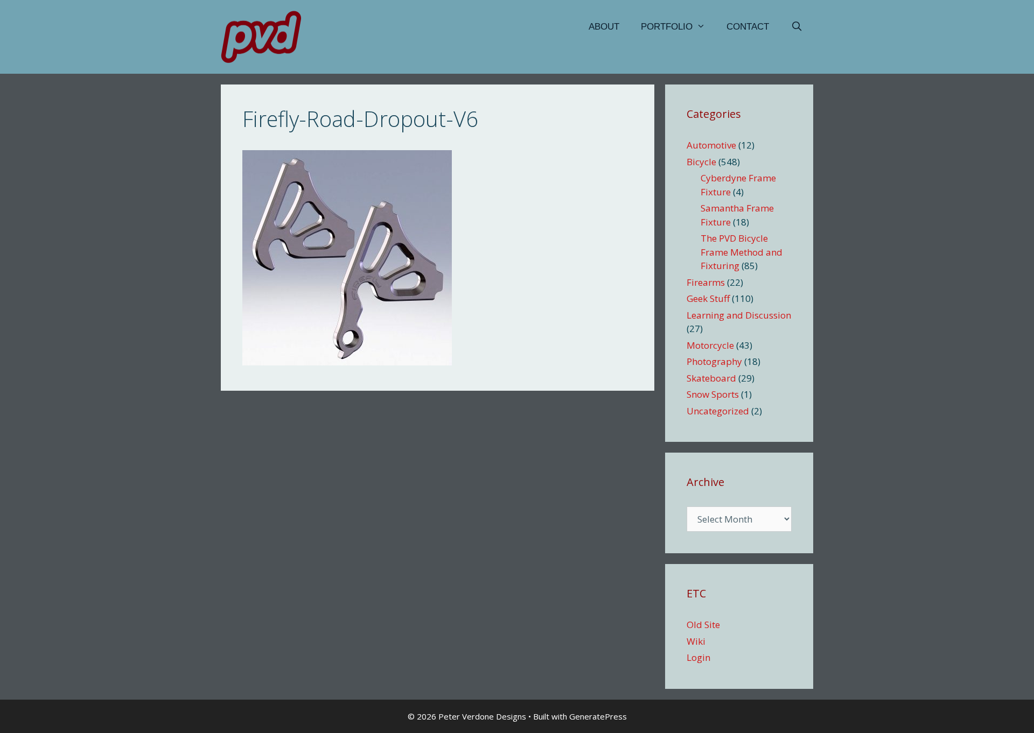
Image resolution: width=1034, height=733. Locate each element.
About (604, 27)
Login (698, 657)
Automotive (711, 145)
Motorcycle (710, 345)
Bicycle (701, 162)
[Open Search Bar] (796, 27)
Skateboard (711, 378)
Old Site (703, 624)
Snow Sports (713, 394)
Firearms (706, 282)
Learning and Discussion (739, 315)
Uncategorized (718, 411)
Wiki (696, 641)
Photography (714, 361)
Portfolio (667, 27)
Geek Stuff (708, 298)
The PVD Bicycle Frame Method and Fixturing (742, 252)
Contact (747, 27)
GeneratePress (598, 716)
